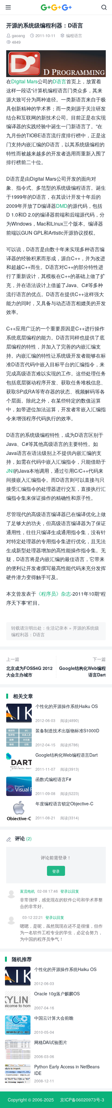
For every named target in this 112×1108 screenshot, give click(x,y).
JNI (10, 470)
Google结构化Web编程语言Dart (82, 667)
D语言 (59, 81)
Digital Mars (24, 81)
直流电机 (27, 891)
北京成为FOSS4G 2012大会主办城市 (29, 667)
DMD (62, 205)
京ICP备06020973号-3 (82, 1099)
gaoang (18, 35)
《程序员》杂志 (53, 593)
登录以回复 (69, 891)
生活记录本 (57, 628)
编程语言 (74, 35)
